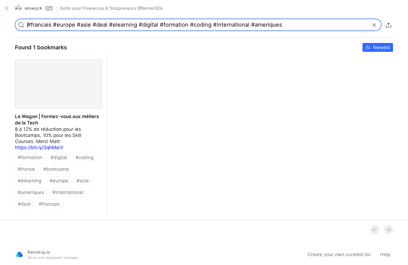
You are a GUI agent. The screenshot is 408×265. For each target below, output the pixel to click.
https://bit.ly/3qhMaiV (39, 147)
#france (26, 169)
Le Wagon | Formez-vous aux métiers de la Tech (58, 61)
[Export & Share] (388, 25)
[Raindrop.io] (19, 254)
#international (67, 192)
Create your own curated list (339, 254)
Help (385, 254)
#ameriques (31, 192)
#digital (59, 157)
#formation (30, 157)
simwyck (38, 8)
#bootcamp (56, 169)
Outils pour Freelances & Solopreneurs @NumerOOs (111, 8)
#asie (83, 181)
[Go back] (6, 8)
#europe (59, 181)
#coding (84, 157)
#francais (49, 204)
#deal (24, 204)
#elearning (29, 181)
